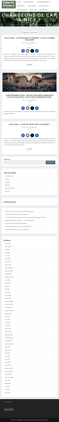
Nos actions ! (33, 10)
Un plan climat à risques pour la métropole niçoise (18, 226)
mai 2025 (7, 289)
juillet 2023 (8, 350)
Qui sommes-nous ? (22, 10)
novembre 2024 (9, 304)
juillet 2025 (8, 283)
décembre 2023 (9, 335)
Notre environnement (43, 2)
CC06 (35, 42)
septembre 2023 (9, 344)
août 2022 (7, 380)
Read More (30, 64)
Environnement (9, 176)
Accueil (19, 2)
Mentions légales (9, 409)
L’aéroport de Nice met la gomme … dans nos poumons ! (20, 220)
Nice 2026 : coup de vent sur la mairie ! (29, 124)
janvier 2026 (8, 265)
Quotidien (7, 185)
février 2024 (8, 328)
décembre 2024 (9, 301)
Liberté (7, 179)
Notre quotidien (28, 2)
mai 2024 (7, 319)
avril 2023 (7, 359)
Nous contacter (8, 401)
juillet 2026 (8, 246)
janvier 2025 (8, 298)
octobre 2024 (8, 307)
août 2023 (7, 347)
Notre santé (20, 6)
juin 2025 (7, 286)
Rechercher (7, 159)
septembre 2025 (9, 277)
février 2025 (8, 295)
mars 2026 (7, 258)
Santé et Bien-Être (10, 188)
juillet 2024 (8, 313)
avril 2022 (7, 392)
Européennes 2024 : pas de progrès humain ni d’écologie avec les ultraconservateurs (29, 96)
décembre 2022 (9, 368)
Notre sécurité (43, 6)
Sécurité (7, 191)
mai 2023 (7, 356)
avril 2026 (7, 255)
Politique (7, 182)
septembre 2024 (9, 310)
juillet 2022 (8, 383)
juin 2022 (7, 386)
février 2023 (8, 365)
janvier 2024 (8, 331)
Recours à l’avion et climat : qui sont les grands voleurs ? (19, 211)
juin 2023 (7, 353)
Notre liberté (32, 6)
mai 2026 (7, 252)
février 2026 (8, 261)
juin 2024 (7, 316)
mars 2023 (7, 362)
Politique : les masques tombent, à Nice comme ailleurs (29, 39)
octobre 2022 (8, 374)
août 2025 (7, 280)
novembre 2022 (9, 371)
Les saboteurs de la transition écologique (16, 223)
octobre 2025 (8, 274)
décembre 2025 (9, 268)
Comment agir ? (43, 10)
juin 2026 (7, 249)
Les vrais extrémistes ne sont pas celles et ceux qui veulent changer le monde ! (25, 217)
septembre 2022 (9, 377)
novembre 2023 (9, 338)
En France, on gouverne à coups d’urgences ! (16, 214)
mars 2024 (7, 325)
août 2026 (7, 243)
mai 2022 (7, 389)
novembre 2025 (9, 271)
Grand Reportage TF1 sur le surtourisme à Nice (17, 229)
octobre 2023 (8, 341)
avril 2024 (7, 322)
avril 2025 (7, 292)
